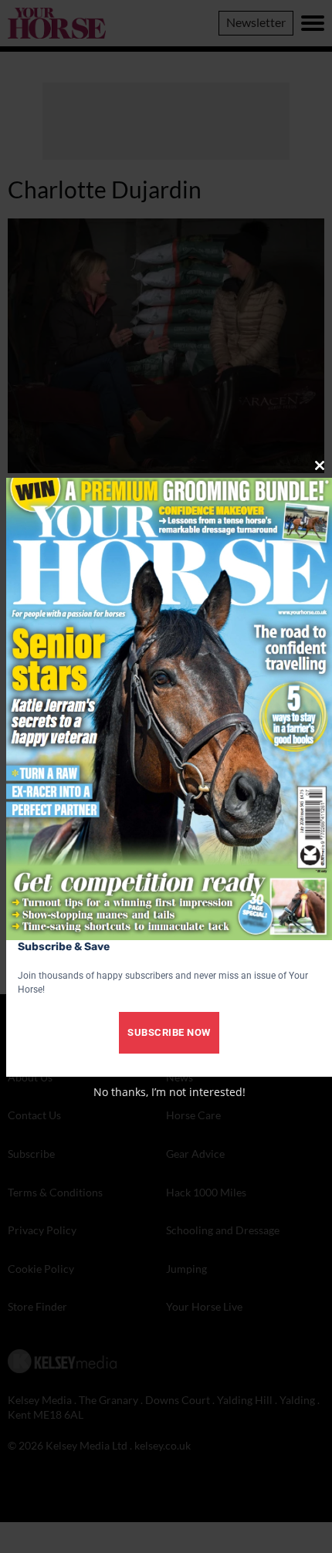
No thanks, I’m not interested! (169, 1091)
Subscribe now (169, 1032)
